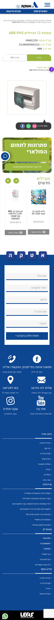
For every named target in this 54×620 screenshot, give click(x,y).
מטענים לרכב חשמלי (42, 519)
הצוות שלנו (46, 459)
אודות (48, 469)
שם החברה (40, 311)
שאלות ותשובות (44, 464)
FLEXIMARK (45, 543)
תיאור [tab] (39, 57)
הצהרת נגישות (45, 593)
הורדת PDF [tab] (15, 57)
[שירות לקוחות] (5, 616)
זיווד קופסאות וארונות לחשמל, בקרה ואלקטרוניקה (31, 504)
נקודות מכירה (45, 453)
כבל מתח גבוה (45, 559)
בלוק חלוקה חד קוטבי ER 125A (38, 212)
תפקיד (42, 323)
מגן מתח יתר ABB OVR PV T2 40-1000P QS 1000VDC (15, 215)
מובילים (43, 179)
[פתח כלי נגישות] (51, 69)
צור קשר (47, 448)
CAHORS (46, 538)
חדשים (44, 183)
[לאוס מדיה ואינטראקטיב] (27, 615)
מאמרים (47, 474)
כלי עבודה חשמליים (42, 564)
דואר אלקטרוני (38, 288)
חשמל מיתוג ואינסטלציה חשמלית (37, 493)
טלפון (43, 300)
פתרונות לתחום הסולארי (35, 20)
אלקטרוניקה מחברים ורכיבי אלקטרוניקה (35, 509)
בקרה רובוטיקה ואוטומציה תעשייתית (36, 498)
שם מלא (41, 276)
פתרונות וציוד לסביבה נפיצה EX (38, 514)
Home (48, 20)
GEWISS (47, 548)
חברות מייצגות (13, 11)
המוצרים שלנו (40, 11)
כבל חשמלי (46, 554)
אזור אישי (46, 480)
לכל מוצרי (27, 166)
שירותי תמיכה (45, 443)
